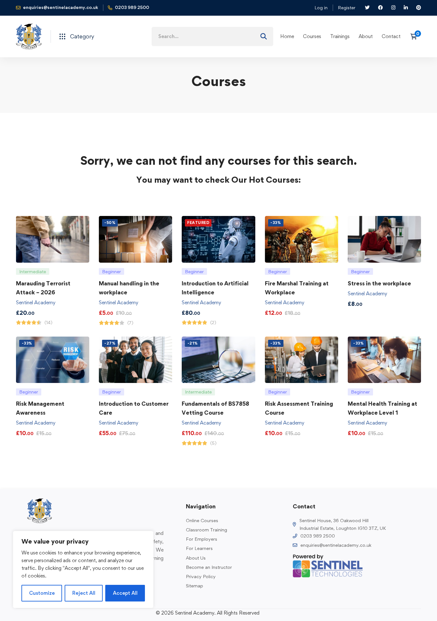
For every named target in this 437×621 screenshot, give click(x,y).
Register (346, 7)
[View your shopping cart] (415, 36)
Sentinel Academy (35, 302)
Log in (321, 7)
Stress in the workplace (379, 283)
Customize (42, 593)
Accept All (125, 593)
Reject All (83, 593)
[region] (83, 569)
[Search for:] (212, 36)
